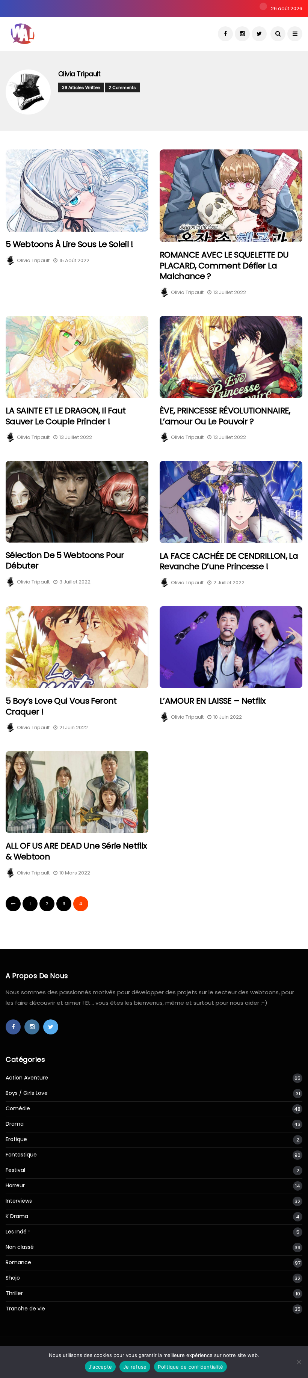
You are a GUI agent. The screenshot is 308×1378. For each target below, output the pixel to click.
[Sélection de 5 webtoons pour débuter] (77, 501)
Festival (15, 1170)
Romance (18, 1262)
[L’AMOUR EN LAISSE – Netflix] (231, 647)
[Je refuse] (298, 1362)
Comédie (18, 1108)
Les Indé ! (18, 1232)
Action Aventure (27, 1078)
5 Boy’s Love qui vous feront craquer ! (61, 706)
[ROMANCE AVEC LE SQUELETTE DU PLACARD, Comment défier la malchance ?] (231, 195)
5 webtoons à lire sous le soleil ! (69, 244)
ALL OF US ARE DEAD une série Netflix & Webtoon (76, 851)
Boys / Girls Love (27, 1093)
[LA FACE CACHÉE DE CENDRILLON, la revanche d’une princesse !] (231, 502)
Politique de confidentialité (190, 1367)
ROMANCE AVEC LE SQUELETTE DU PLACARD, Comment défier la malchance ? (224, 265)
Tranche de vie (25, 1309)
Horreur (15, 1185)
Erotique (16, 1139)
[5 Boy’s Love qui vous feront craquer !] (77, 647)
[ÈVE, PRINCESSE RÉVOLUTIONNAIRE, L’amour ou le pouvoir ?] (231, 357)
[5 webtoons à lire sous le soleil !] (77, 190)
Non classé (20, 1247)
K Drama (17, 1216)
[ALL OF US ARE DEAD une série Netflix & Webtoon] (77, 792)
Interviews (19, 1201)
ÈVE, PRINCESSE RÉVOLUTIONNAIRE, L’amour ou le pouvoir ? (225, 416)
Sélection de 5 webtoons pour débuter (65, 560)
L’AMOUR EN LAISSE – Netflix (213, 701)
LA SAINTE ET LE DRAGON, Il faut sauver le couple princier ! (66, 416)
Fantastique (21, 1155)
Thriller (14, 1293)
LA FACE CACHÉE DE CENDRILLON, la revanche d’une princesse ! (229, 561)
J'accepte (100, 1367)
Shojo (13, 1278)
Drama (15, 1124)
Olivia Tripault (79, 73)
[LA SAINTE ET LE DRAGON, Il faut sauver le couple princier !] (77, 357)
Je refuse (134, 1367)
